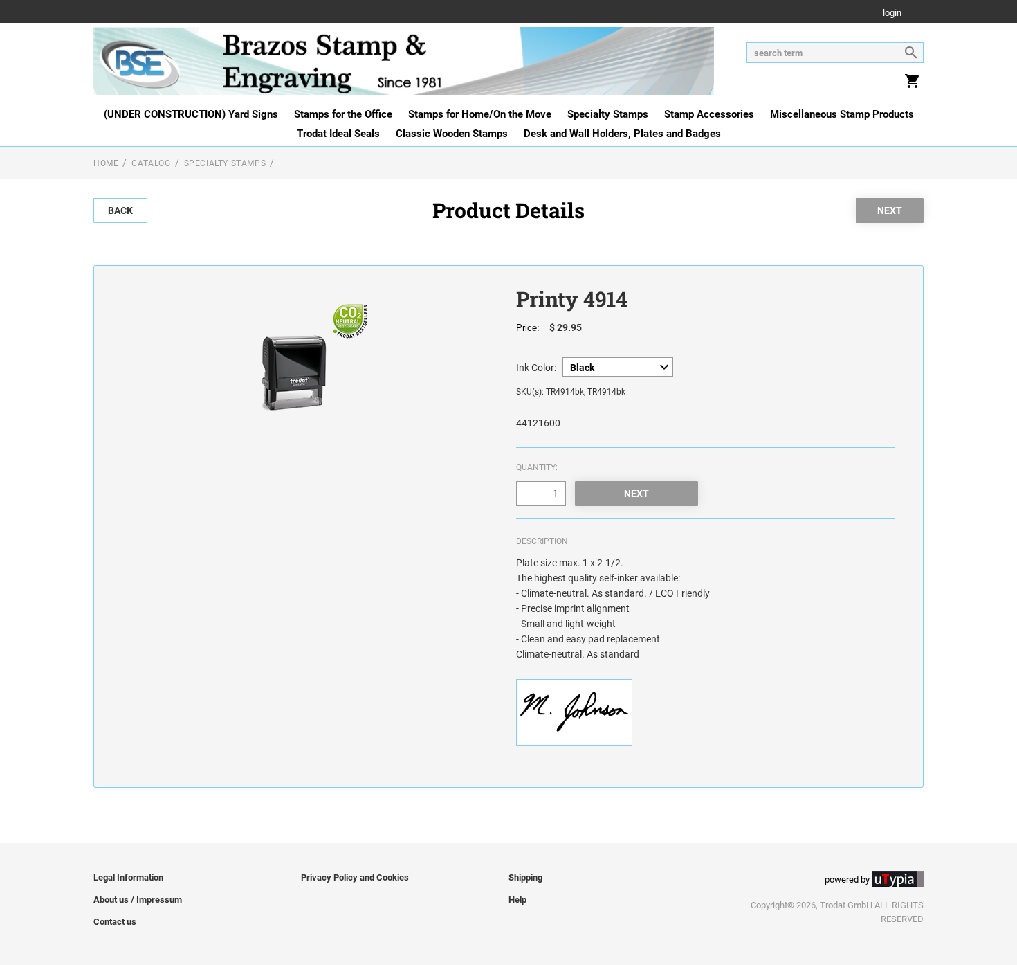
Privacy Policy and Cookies (355, 877)
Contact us (114, 922)
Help (517, 899)
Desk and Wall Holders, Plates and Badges (622, 133)
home (105, 163)
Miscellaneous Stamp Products (842, 114)
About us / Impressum (137, 899)
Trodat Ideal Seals (338, 133)
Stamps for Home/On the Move (479, 114)
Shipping (525, 877)
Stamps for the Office (343, 114)
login (892, 13)
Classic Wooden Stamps (452, 133)
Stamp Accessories (709, 114)
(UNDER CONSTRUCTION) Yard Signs (191, 114)
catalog (150, 163)
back (120, 210)
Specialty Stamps (607, 114)
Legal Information (128, 877)
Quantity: (537, 467)
